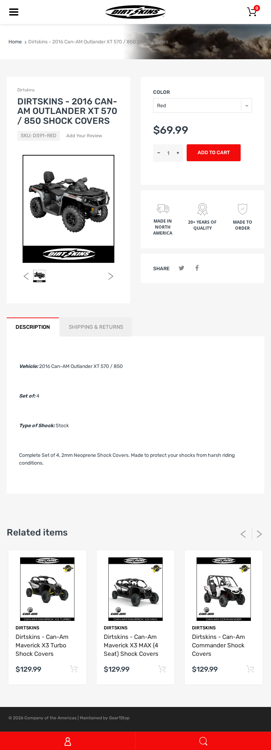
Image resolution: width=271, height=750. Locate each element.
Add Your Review (84, 135)
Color (161, 92)
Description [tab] (33, 327)
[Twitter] (181, 268)
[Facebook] (196, 268)
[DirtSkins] (135, 12)
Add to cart (214, 153)
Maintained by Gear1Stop (105, 717)
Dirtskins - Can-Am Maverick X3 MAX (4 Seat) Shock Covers (131, 645)
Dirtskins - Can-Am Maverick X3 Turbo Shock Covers (42, 645)
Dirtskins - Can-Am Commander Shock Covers (218, 645)
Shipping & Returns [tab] (96, 327)
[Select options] (73, 669)
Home (15, 42)
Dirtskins (26, 89)
